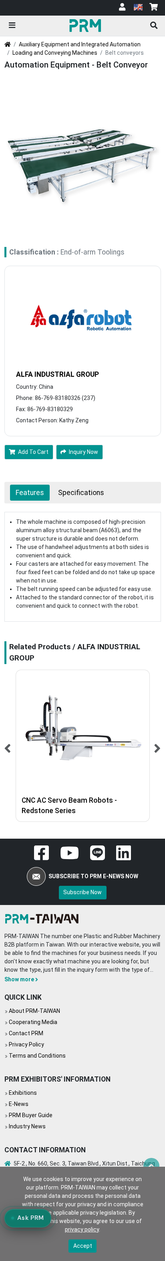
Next (158, 746)
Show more (19, 979)
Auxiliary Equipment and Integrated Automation (80, 44)
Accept (82, 1246)
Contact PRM (26, 1033)
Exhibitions (23, 1093)
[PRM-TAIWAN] (86, 25)
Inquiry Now (83, 452)
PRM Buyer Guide (30, 1115)
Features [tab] (30, 493)
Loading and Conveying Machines (54, 53)
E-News (18, 1104)
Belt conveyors (124, 53)
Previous (8, 746)
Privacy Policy (26, 1044)
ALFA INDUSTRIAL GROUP (57, 374)
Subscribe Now (82, 892)
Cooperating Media (33, 1022)
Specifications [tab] (81, 493)
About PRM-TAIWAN (34, 1011)
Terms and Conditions (37, 1055)
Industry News (27, 1126)
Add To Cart (33, 452)
